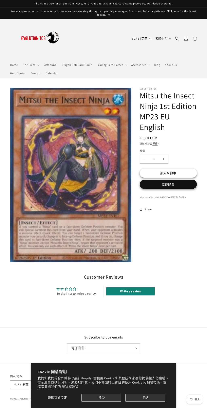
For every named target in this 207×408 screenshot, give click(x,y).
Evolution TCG (26, 398)
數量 (142, 151)
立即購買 (168, 184)
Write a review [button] (130, 291)
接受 (101, 398)
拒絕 (145, 398)
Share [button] (148, 209)
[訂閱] (135, 348)
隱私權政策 (70, 387)
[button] (30, 65)
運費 (154, 143)
